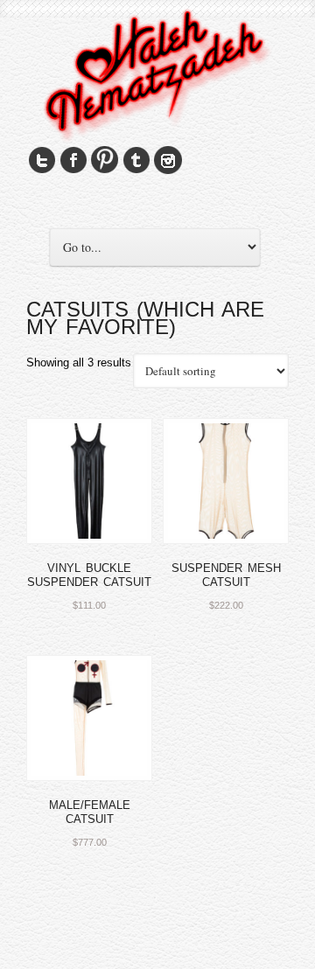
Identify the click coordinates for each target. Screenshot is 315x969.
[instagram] (168, 160)
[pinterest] (105, 160)
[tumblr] (136, 160)
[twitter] (42, 160)
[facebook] (74, 160)
